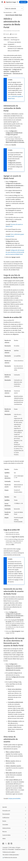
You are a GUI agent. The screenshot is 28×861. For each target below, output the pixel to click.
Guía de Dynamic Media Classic (14, 15)
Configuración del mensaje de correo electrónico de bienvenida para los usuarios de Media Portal (15, 252)
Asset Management (15, 39)
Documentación (8, 12)
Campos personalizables (14, 798)
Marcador (7, 34)
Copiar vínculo (14, 34)
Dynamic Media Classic (12, 37)
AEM (15, 12)
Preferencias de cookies (9, 852)
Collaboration (6, 39)
